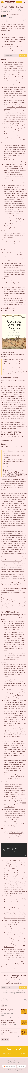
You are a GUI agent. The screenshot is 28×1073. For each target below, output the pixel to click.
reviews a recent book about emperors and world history (15, 161)
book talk (22, 290)
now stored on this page (18, 49)
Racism (6, 279)
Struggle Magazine (9, 921)
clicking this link (19, 964)
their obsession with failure (13, 66)
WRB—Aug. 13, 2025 (7, 1030)
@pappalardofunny (9, 807)
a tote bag (10, 44)
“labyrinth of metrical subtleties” (9, 1032)
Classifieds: (14, 612)
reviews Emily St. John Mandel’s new (15, 146)
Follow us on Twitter (9, 37)
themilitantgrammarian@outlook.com (14, 918)
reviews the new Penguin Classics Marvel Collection (15, 166)
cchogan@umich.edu (10, 893)
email (23, 244)
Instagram (20, 37)
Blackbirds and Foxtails (15, 833)
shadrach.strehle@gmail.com (12, 826)
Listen (24, 16)
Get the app (21, 1066)
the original (10, 409)
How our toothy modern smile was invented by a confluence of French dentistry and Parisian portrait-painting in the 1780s (15, 95)
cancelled (17, 283)
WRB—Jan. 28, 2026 (7, 1010)
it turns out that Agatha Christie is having (15, 120)
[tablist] (5, 1005)
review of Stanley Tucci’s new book (13, 203)
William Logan (9, 511)
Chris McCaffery (11, 14)
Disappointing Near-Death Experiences (12, 436)
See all (4, 1039)
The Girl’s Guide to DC (14, 958)
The (3, 612)
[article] (14, 1013)
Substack (6, 1070)
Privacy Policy (14, 993)
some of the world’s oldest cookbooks (14, 102)
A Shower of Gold (7, 407)
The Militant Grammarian (11, 896)
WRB (7, 612)
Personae (3, 490)
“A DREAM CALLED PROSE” (8, 1022)
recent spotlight (19, 265)
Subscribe (19, 2)
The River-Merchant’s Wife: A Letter (11, 561)
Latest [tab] (6, 1005)
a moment (20, 121)
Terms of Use (21, 990)
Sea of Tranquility (21, 147)
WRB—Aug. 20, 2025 (7, 1021)
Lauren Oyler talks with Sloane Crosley (14, 234)
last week (13, 392)
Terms (9, 1062)
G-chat (10, 242)
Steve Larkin (10, 1013)
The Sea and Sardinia (16, 212)
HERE (24, 803)
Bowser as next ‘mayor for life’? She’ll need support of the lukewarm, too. (14, 299)
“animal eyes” (4, 1012)
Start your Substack (10, 1066)
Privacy (23, 1061)
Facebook (6, 39)
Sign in (25, 2)
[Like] (2, 20)
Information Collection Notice (16, 992)
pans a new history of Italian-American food (14, 186)
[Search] (25, 1005)
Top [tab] (3, 1005)
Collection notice (16, 1062)
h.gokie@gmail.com (19, 794)
